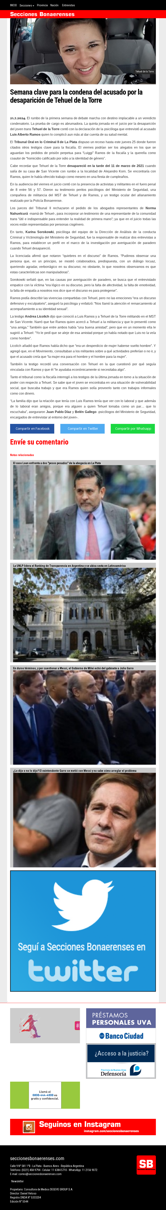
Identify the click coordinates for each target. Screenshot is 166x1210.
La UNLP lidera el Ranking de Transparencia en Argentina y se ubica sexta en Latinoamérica (69, 565)
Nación (54, 5)
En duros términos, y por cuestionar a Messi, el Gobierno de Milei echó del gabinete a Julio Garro (73, 668)
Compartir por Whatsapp (133, 429)
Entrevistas (68, 5)
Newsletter (17, 1181)
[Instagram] (83, 1127)
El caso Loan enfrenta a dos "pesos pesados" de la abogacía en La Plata (57, 463)
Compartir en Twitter (83, 429)
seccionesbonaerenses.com (37, 1158)
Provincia (42, 5)
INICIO (13, 5)
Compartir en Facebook (33, 429)
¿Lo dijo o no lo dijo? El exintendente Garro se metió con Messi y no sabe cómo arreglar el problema (74, 770)
